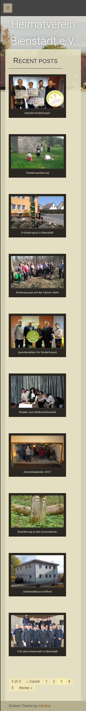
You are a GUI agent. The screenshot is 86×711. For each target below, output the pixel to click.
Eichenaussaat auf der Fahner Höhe (37, 292)
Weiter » (25, 688)
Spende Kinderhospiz (37, 113)
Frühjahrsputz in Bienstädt (37, 232)
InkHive (45, 706)
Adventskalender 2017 (37, 472)
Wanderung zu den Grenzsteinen (37, 531)
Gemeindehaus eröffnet (37, 591)
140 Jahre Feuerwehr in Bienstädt (37, 651)
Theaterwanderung (37, 172)
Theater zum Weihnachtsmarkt (37, 412)
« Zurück (33, 681)
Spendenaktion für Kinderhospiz (37, 352)
